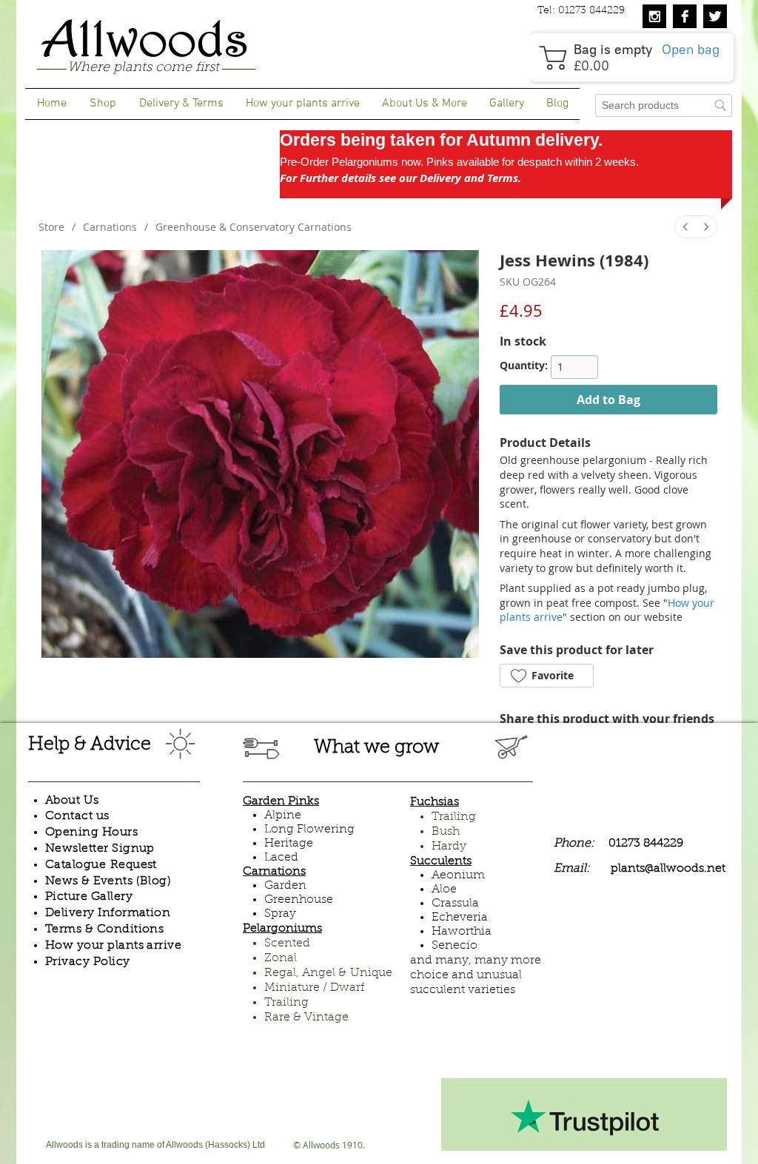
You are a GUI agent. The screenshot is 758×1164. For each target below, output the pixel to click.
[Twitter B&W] (715, 16)
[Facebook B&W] (685, 16)
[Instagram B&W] (654, 16)
